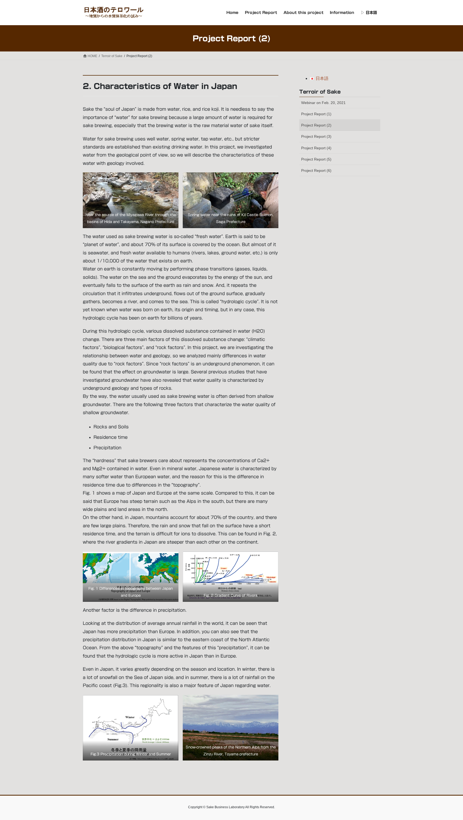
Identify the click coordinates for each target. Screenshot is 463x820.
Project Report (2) (316, 125)
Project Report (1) (316, 114)
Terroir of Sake (320, 91)
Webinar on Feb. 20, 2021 (323, 103)
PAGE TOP (447, 790)
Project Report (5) (316, 159)
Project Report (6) (316, 170)
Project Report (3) (316, 136)
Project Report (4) (316, 148)
